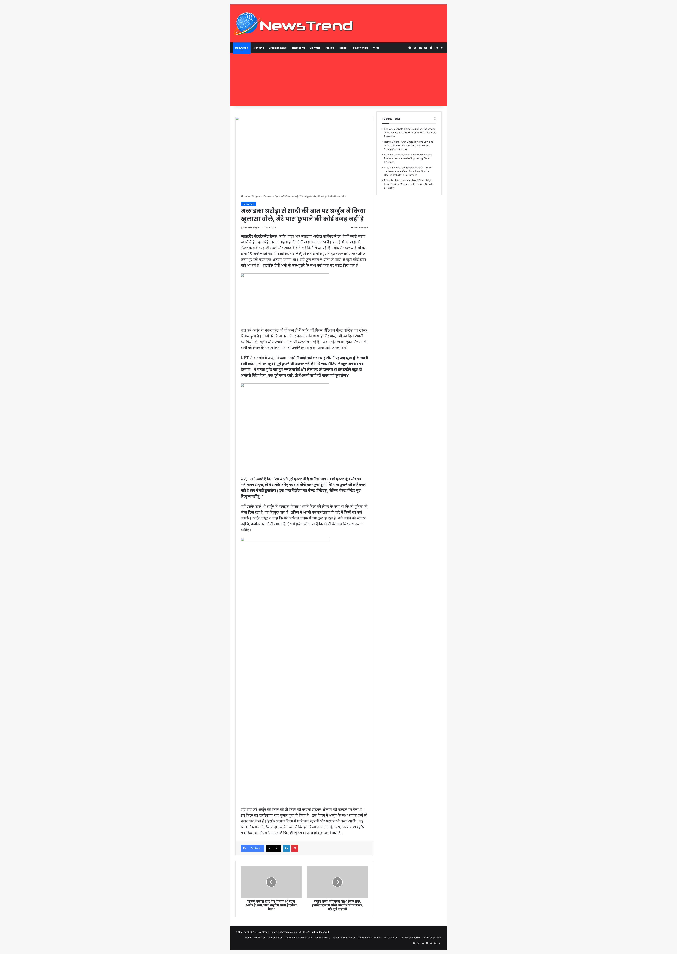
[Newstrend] (293, 23)
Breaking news (278, 47)
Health (343, 47)
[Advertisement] (338, 79)
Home (246, 196)
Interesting (298, 47)
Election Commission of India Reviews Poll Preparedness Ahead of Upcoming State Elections (408, 158)
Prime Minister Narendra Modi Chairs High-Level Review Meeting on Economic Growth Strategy (408, 184)
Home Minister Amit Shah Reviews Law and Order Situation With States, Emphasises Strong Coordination (408, 145)
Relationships (360, 47)
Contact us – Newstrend (298, 937)
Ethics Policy (390, 937)
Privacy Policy (275, 937)
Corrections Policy (410, 937)
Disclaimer (259, 937)
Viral (376, 47)
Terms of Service (431, 937)
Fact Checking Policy (344, 937)
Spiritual (315, 47)
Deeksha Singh (251, 227)
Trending (258, 47)
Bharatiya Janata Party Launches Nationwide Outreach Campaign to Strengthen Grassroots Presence (410, 132)
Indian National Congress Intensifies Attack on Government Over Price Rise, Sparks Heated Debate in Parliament (408, 171)
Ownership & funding (369, 937)
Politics (329, 47)
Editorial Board (322, 937)
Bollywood (241, 47)
